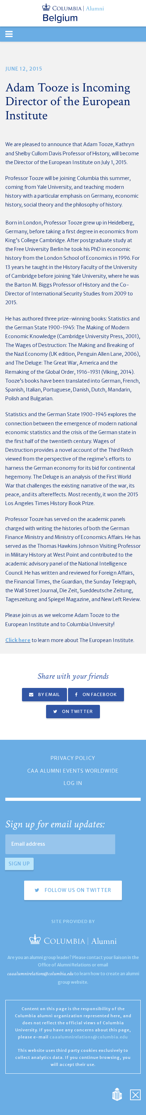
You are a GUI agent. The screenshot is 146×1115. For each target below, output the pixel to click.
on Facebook (99, 694)
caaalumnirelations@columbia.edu (40, 973)
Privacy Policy (73, 758)
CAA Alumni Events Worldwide (73, 771)
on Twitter (77, 711)
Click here (17, 640)
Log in (73, 783)
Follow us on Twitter (77, 890)
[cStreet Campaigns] (135, 1094)
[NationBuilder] (120, 1094)
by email (48, 694)
